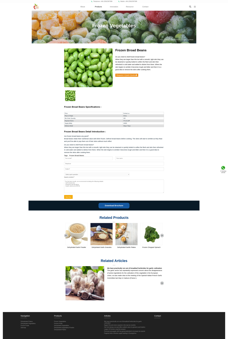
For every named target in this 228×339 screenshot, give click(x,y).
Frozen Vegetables (60, 321)
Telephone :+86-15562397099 (102, 1)
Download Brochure (114, 205)
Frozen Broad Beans (76, 155)
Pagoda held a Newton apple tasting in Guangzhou (120, 333)
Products (98, 7)
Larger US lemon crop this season (115, 329)
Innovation (114, 7)
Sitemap (23, 327)
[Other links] (194, 6)
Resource (130, 7)
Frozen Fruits (25, 325)
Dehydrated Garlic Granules (102, 247)
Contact (145, 7)
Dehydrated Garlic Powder (76, 247)
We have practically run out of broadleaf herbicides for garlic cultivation (134, 268)
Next (162, 235)
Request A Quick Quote (125, 75)
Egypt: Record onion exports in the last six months (120, 325)
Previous (66, 235)
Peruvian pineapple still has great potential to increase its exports (124, 331)
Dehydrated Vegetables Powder (64, 327)
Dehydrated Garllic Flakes (126, 247)
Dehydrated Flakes (27, 321)
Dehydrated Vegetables (28, 323)
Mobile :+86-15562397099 (128, 1)
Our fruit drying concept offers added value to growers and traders (124, 327)
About (82, 7)
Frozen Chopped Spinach (151, 247)
